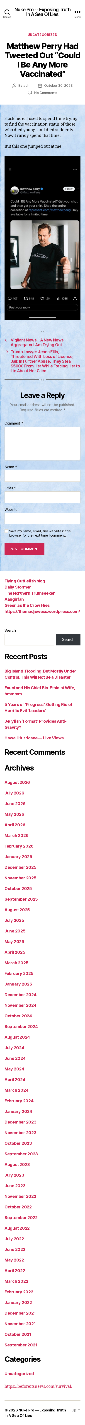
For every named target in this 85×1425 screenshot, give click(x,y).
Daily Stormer (18, 587)
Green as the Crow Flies (27, 605)
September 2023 (21, 1154)
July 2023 (14, 1175)
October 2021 (18, 1334)
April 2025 (15, 952)
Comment (14, 423)
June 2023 (15, 1185)
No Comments (45, 93)
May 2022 (14, 1260)
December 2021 (20, 1313)
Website (11, 510)
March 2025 (16, 962)
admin (28, 85)
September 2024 (21, 1026)
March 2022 (16, 1281)
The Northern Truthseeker (30, 593)
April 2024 (15, 1079)
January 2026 (18, 856)
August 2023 (17, 1164)
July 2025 (14, 920)
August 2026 (17, 782)
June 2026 (15, 803)
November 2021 (20, 1323)
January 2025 (18, 984)
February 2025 (19, 973)
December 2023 (20, 1122)
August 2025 (17, 909)
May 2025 (14, 941)
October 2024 (18, 1016)
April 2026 (15, 824)
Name (11, 467)
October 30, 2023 (58, 85)
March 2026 (16, 835)
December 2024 (20, 994)
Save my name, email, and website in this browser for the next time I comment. (40, 533)
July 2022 (14, 1238)
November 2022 (20, 1196)
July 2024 (14, 1047)
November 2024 (20, 1005)
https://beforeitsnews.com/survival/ (38, 1386)
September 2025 (21, 899)
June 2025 (15, 931)
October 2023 (18, 1143)
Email (10, 488)
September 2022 (21, 1217)
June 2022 (15, 1249)
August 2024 (17, 1037)
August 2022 (17, 1228)
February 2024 (19, 1100)
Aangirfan (14, 599)
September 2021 (21, 1345)
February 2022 (19, 1292)
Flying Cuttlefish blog (25, 581)
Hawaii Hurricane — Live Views (34, 738)
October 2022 (18, 1207)
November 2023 (20, 1132)
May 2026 (14, 814)
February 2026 (19, 846)
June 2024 (15, 1058)
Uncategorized (43, 35)
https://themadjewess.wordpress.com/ (42, 611)
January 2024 (18, 1111)
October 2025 (18, 888)
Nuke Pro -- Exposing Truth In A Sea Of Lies (42, 12)
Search (10, 630)
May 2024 (14, 1069)
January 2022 (18, 1302)
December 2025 (20, 867)
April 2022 (15, 1270)
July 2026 (14, 793)
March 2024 (16, 1090)
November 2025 (20, 878)
